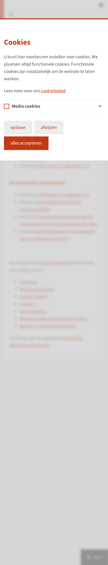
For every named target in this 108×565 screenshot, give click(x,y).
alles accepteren (26, 143)
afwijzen (49, 127)
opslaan (18, 127)
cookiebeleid (53, 91)
